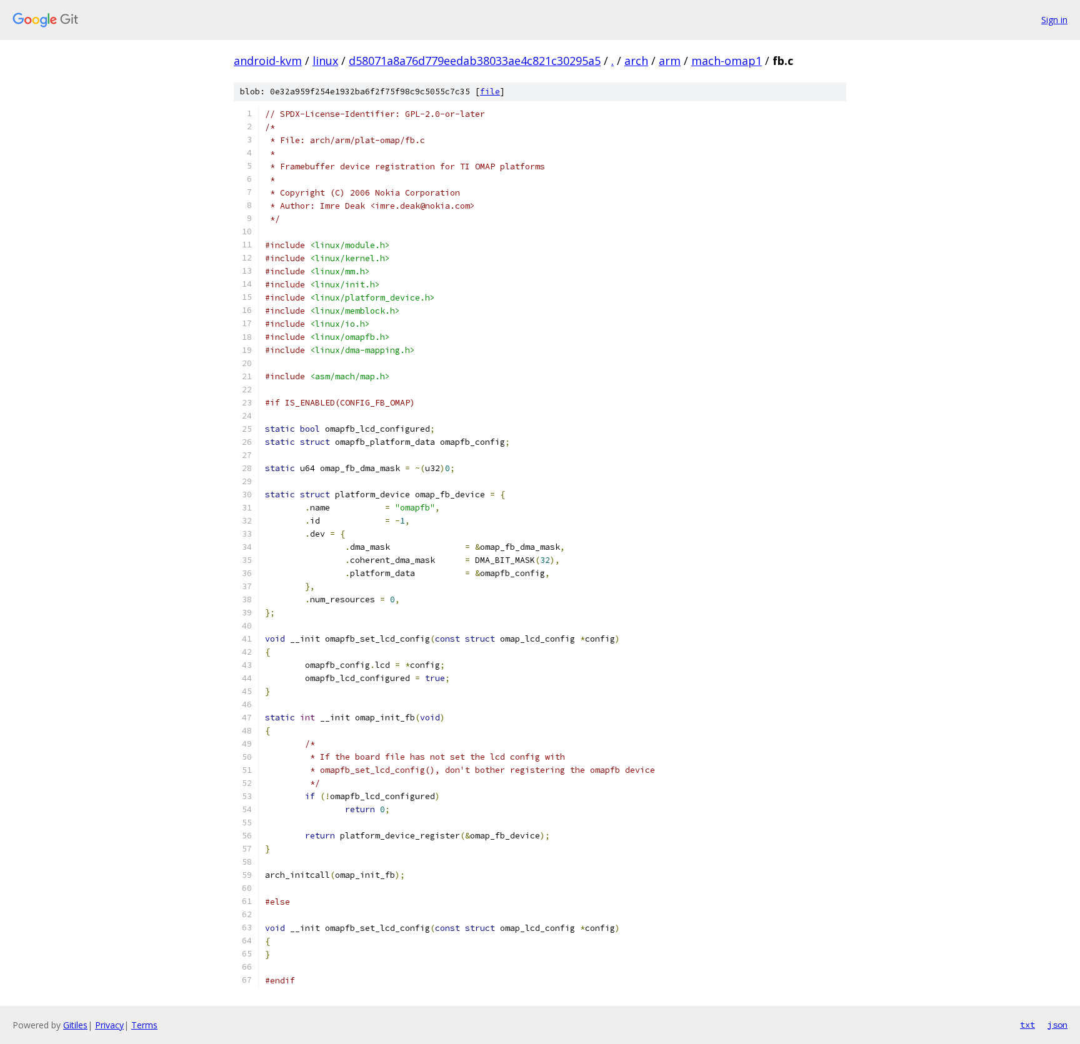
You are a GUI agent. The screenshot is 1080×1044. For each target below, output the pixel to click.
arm (670, 60)
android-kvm (268, 60)
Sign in (1054, 20)
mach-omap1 (726, 60)
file (490, 91)
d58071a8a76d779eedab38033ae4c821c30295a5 (475, 60)
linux (325, 60)
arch (636, 60)
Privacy (109, 1025)
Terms (144, 1025)
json (1058, 1024)
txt (1027, 1024)
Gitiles (75, 1025)
